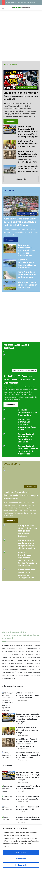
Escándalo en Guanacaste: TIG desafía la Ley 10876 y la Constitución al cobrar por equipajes (28, 131)
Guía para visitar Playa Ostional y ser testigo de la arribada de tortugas (27, 530)
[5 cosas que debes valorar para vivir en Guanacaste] (8, 799)
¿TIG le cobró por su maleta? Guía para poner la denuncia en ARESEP (21, 96)
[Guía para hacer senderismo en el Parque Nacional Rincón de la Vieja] (4, 540)
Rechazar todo (21, 865)
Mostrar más (21, 179)
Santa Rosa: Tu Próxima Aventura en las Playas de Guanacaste (19, 379)
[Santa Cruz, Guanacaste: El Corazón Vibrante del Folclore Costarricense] (10, 248)
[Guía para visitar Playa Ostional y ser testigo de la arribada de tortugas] (4, 525)
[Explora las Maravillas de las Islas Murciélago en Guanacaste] (10, 263)
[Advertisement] (21, 36)
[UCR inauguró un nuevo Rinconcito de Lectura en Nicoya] (10, 144)
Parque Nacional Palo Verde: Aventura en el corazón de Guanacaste (28, 450)
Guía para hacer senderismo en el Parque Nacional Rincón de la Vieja (26, 544)
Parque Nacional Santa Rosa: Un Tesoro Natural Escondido (26, 438)
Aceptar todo (21, 852)
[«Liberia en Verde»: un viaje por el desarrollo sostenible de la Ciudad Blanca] (8, 755)
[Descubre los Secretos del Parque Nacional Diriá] (4, 410)
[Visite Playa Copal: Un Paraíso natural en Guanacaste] (10, 275)
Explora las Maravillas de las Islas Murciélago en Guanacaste (27, 263)
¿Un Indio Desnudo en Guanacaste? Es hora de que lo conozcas (21, 495)
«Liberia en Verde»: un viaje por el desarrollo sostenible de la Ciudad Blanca (20, 222)
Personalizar (21, 859)
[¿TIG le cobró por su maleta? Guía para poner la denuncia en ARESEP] (8, 701)
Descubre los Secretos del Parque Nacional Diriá (27, 412)
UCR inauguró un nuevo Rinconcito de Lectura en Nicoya (28, 144)
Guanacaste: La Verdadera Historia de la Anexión (28, 787)
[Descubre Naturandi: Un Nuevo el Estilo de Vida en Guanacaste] (10, 169)
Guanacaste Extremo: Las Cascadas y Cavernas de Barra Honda (27, 424)
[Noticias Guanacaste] (21, 7)
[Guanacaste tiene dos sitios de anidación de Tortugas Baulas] (4, 569)
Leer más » (10, 121)
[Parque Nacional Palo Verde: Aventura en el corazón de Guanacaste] (4, 446)
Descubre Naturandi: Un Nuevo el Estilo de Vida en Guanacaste (28, 169)
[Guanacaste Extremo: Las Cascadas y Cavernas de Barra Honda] (4, 419)
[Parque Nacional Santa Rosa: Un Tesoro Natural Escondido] (4, 434)
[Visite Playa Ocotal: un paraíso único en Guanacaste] (10, 285)
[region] (21, 847)
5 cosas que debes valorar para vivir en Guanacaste (27, 797)
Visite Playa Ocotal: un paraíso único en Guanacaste (27, 285)
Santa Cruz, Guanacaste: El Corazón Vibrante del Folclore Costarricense (26, 250)
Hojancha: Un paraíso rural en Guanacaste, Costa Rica (28, 818)
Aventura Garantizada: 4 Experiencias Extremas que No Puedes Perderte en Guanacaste (27, 559)
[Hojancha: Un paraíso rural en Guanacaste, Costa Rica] (8, 820)
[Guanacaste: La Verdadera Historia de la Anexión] (8, 789)
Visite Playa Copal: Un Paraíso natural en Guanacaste (27, 275)
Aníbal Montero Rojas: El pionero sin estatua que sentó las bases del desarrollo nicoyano (27, 156)
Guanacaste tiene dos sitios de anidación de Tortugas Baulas (26, 573)
